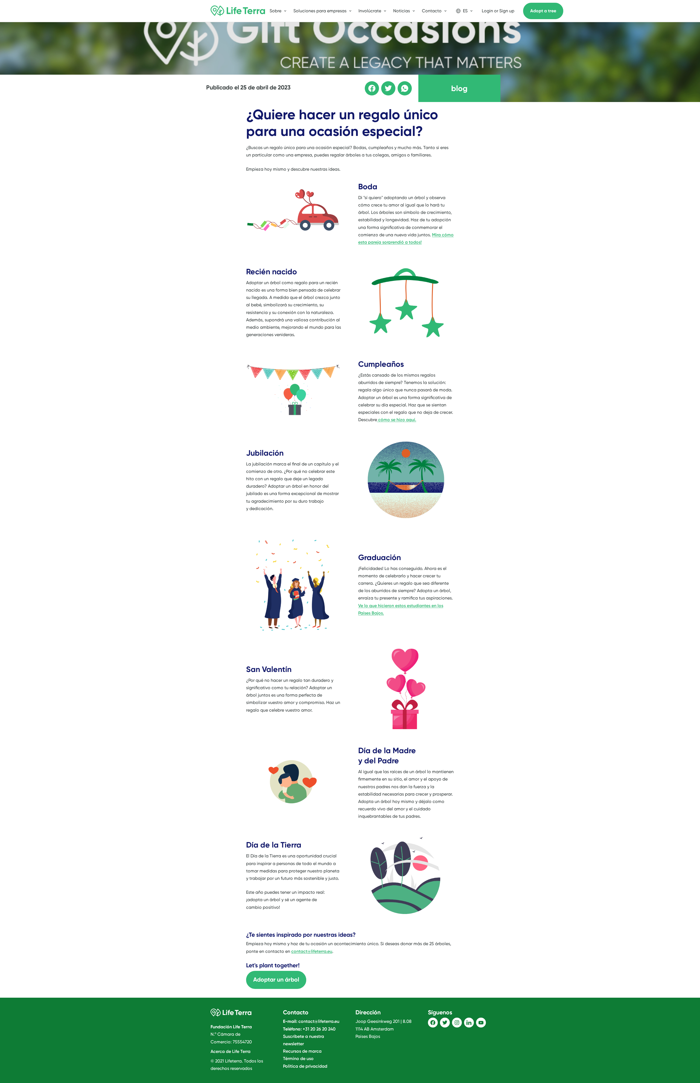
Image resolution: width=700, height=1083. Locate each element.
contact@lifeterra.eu (311, 951)
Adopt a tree (543, 10)
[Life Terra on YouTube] (481, 1022)
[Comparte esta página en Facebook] (368, 84)
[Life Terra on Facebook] (433, 1022)
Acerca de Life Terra (230, 1051)
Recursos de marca (302, 1051)
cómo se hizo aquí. (396, 419)
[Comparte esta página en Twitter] (384, 84)
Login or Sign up (498, 10)
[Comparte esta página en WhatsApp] (401, 84)
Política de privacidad (305, 1066)
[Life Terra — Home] (238, 10)
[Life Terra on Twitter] (445, 1022)
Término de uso (298, 1058)
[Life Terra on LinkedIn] (469, 1022)
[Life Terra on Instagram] (457, 1022)
